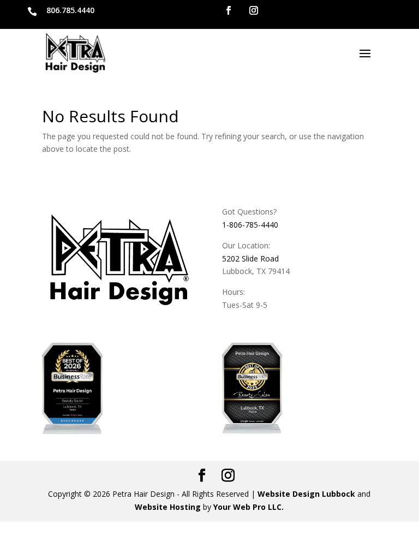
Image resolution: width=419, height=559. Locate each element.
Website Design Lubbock (306, 494)
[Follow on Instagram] (253, 10)
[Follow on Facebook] (228, 10)
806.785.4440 (70, 10)
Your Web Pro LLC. (248, 507)
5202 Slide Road (250, 258)
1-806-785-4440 (250, 224)
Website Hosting (168, 507)
